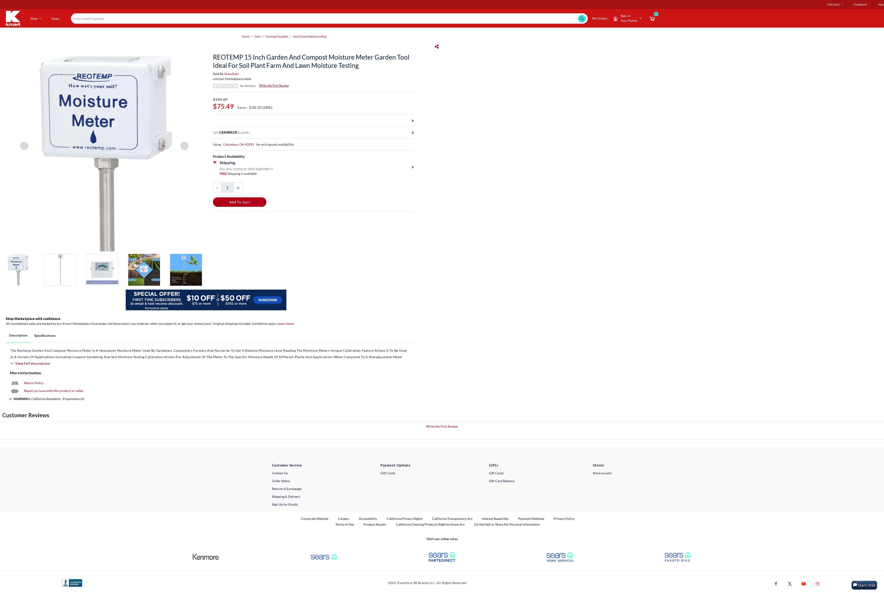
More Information (25, 373)
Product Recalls (375, 524)
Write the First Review (274, 85)
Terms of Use (344, 524)
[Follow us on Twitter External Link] (789, 583)
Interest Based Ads (495, 519)
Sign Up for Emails (285, 504)
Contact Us (280, 473)
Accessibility (368, 519)
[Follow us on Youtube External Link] (803, 583)
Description (18, 335)
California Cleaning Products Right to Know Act (430, 524)
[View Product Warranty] (14, 383)
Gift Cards (388, 473)
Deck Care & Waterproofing (309, 36)
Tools (257, 36)
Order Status (281, 481)
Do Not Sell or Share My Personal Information (507, 524)
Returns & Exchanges (287, 489)
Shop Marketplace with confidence (33, 319)
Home (245, 36)
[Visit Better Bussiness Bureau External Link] (72, 583)
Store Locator (602, 473)
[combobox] (329, 18)
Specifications (45, 335)
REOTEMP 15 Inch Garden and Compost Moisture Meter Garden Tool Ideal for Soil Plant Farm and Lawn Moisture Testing (311, 61)
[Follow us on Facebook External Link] (776, 583)
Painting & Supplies (276, 36)
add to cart (239, 202)
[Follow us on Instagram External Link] (817, 583)
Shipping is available (238, 174)
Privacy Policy (564, 519)
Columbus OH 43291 (238, 144)
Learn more (285, 323)
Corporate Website (315, 518)
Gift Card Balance (501, 481)
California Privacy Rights (404, 519)
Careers (344, 518)
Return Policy (34, 383)
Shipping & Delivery (286, 496)
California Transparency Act (452, 519)
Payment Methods (531, 519)
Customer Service (287, 465)
